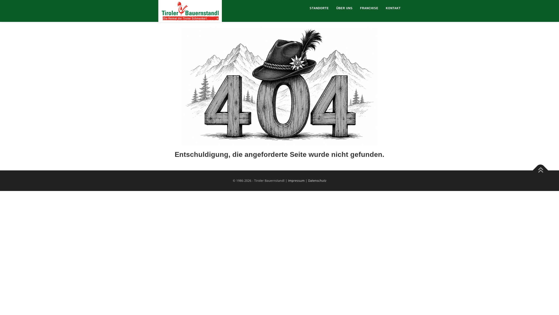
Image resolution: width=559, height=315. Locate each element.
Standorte (319, 8)
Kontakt (393, 8)
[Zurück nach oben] (540, 170)
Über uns (344, 8)
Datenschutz (317, 180)
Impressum (296, 180)
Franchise (369, 8)
